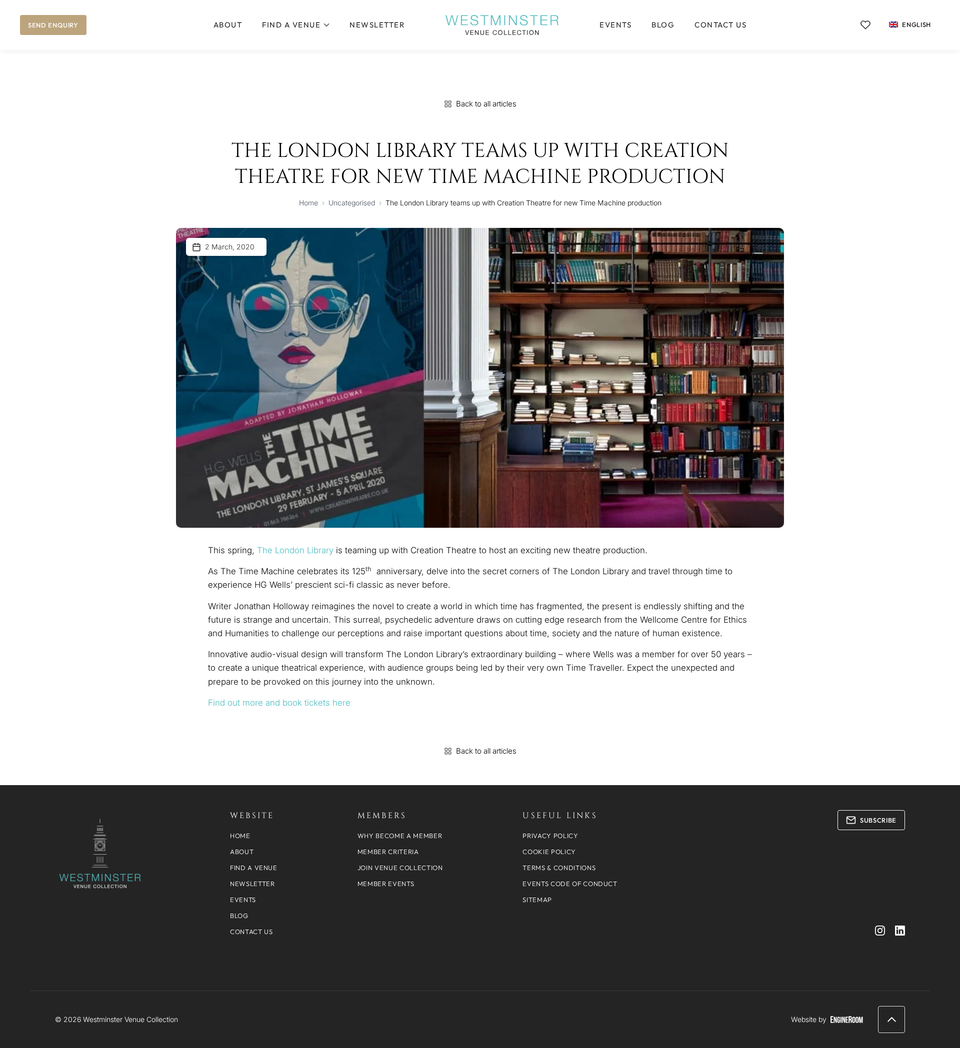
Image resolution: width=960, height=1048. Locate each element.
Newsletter (377, 24)
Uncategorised (351, 202)
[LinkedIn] (900, 931)
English (916, 24)
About (228, 24)
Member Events (386, 884)
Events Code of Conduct (569, 884)
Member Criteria (388, 852)
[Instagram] (880, 931)
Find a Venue (291, 24)
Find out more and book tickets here (279, 703)
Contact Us (720, 24)
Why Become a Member (400, 836)
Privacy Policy (550, 836)
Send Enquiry (53, 25)
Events (616, 24)
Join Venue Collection (400, 868)
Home (308, 202)
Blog (663, 24)
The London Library (295, 550)
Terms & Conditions (559, 868)
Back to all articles (486, 103)
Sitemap (537, 900)
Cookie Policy (549, 852)
